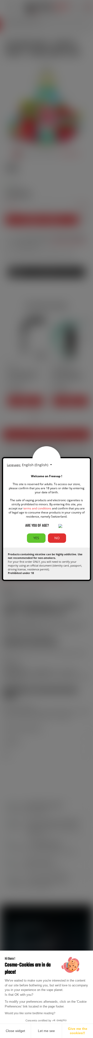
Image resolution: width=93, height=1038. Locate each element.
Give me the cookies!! (77, 1031)
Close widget (15, 1031)
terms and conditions (37, 508)
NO (57, 538)
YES (36, 538)
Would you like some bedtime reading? (30, 1013)
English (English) (35, 465)
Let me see (46, 1031)
